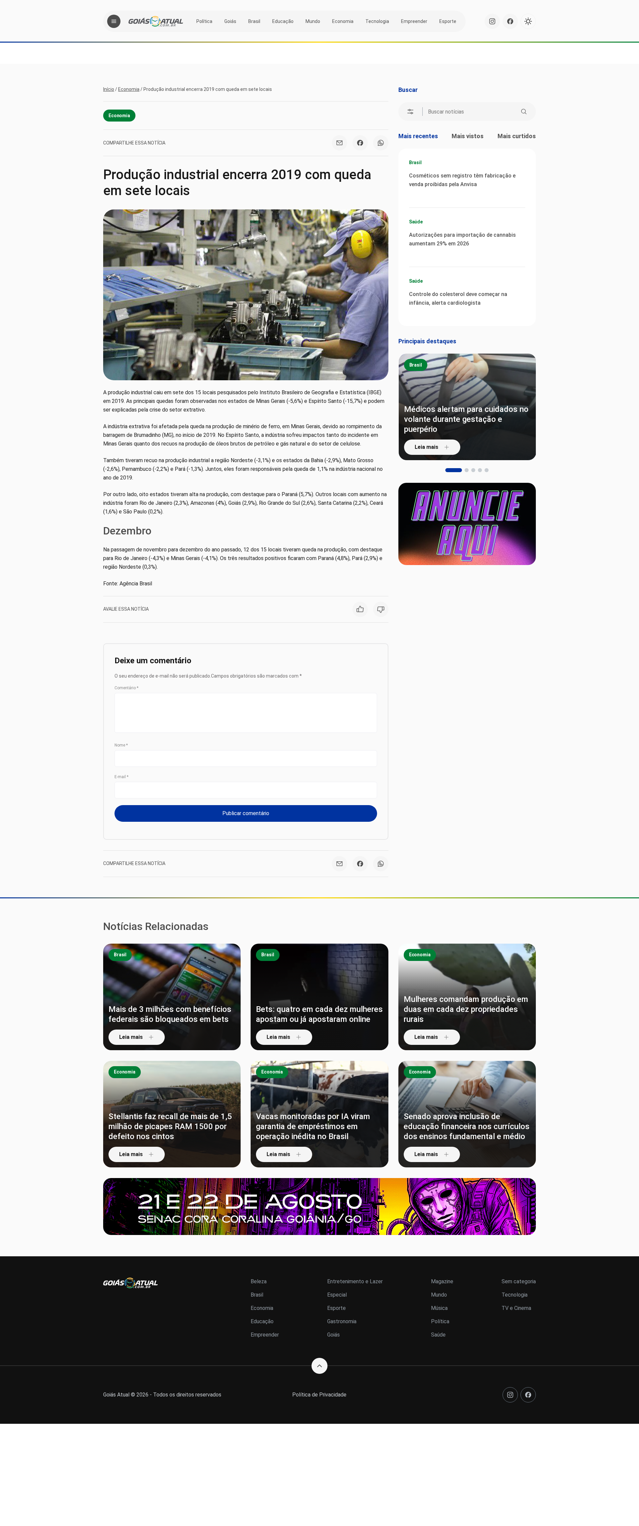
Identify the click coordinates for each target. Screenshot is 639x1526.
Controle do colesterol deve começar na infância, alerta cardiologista (458, 298)
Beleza (259, 1281)
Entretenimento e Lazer (355, 1281)
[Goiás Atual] (155, 21)
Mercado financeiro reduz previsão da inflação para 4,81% (466, 424)
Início (108, 89)
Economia (342, 21)
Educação (283, 21)
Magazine (442, 1281)
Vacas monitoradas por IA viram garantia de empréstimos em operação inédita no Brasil (313, 1126)
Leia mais (426, 447)
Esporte (447, 21)
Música (439, 1308)
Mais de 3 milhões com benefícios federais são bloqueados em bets (169, 1014)
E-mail (121, 776)
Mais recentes (418, 136)
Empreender (414, 21)
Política (204, 21)
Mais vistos (468, 136)
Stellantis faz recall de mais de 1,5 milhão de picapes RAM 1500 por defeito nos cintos (170, 1126)
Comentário (126, 688)
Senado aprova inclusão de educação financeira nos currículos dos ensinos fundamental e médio (467, 1126)
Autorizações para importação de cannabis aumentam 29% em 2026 (462, 239)
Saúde (416, 221)
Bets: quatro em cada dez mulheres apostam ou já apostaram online (319, 1014)
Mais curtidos (517, 136)
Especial (337, 1295)
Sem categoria (519, 1281)
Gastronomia (341, 1321)
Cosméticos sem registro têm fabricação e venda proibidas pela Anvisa (462, 179)
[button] (447, 470)
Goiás (230, 21)
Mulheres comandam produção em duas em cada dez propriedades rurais (466, 1009)
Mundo (313, 21)
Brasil (254, 21)
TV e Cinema (516, 1308)
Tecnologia (377, 21)
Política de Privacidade (319, 1394)
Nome (121, 745)
